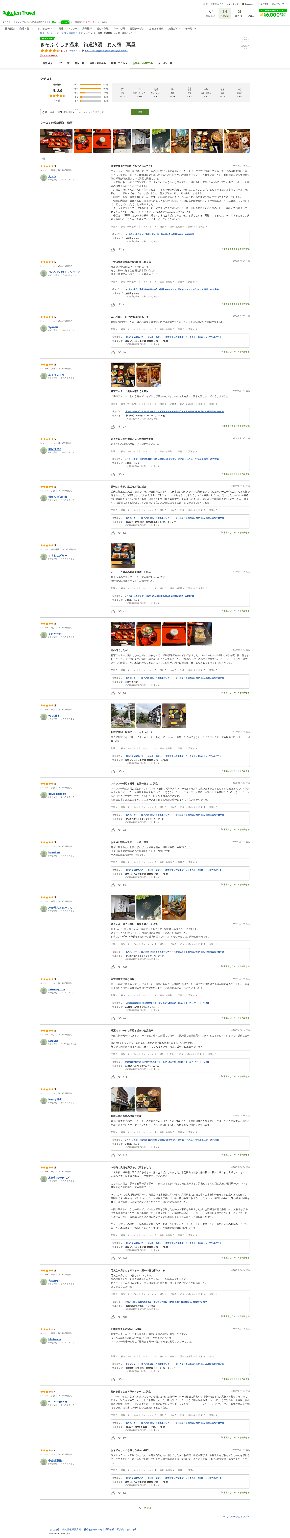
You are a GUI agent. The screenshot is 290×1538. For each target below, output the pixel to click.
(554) (143, 63)
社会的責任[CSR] (93, 1529)
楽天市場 (264, 4)
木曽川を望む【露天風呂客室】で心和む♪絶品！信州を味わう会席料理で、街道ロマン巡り (166, 1301)
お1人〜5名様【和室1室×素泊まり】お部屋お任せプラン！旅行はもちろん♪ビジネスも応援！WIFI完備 (172, 289)
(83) (98, 63)
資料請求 (131, 1529)
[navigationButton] (245, 140)
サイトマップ (232, 4)
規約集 (120, 1529)
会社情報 (54, 1529)
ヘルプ (205, 4)
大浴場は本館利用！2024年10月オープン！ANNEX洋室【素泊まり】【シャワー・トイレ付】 (167, 1003)
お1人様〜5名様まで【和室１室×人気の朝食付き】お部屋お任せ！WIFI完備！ (160, 234)
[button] (56, 141)
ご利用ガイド (217, 4)
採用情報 (109, 1529)
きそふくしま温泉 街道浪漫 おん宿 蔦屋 (88, 44)
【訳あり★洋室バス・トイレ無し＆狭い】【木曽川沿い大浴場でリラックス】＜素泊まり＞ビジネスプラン (173, 337)
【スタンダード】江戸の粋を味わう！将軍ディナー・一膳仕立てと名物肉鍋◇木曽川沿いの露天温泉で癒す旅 (174, 411)
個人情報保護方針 (71, 1529)
